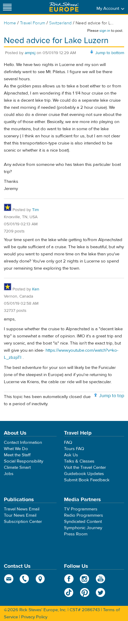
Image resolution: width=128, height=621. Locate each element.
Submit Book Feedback (87, 480)
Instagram (85, 579)
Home (10, 23)
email (9, 579)
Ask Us (71, 455)
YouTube (100, 579)
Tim (35, 210)
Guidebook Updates (84, 474)
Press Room (76, 534)
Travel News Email (21, 509)
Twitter (100, 592)
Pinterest (85, 592)
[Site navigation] (7, 7)
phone (24, 579)
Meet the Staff (17, 455)
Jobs (8, 474)
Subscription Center (23, 521)
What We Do (16, 449)
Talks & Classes (79, 461)
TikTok (69, 592)
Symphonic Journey (83, 528)
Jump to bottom (109, 53)
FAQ (68, 442)
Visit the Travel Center (85, 467)
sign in (104, 30)
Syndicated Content (83, 521)
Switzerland (60, 23)
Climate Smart (17, 467)
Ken (35, 289)
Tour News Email (20, 515)
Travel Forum (32, 23)
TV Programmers (80, 509)
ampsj (30, 53)
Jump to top (111, 396)
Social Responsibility (23, 461)
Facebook (69, 579)
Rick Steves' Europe (64, 7)
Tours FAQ (74, 449)
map (40, 579)
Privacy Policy (34, 617)
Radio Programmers (83, 515)
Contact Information (23, 442)
